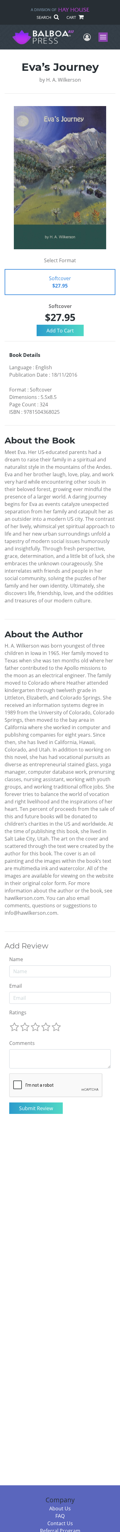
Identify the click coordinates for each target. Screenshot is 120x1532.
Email (15, 985)
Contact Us (60, 1523)
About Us (60, 1508)
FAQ (60, 1516)
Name (16, 959)
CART (71, 17)
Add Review (26, 946)
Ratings (17, 1012)
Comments (22, 1043)
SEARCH (44, 17)
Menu (105, 37)
